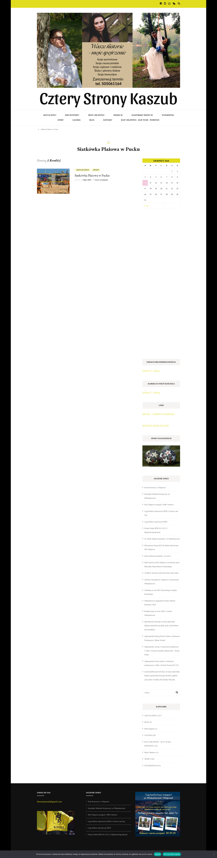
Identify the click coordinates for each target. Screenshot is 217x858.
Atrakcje (118, 115)
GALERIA (76, 120)
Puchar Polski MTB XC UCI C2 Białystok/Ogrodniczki (107, 835)
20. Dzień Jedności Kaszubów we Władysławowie (162, 539)
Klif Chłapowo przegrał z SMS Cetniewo (159, 505)
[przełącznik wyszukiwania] (179, 3)
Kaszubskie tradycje (142, 115)
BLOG (91, 120)
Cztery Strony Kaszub (108, 97)
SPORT (61, 120)
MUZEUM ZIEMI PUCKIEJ (155, 425)
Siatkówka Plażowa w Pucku (92, 175)
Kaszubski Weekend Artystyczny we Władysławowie (106, 808)
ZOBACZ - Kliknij (151, 371)
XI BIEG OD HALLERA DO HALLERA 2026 (161, 573)
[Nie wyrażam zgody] (214, 854)
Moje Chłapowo (96, 115)
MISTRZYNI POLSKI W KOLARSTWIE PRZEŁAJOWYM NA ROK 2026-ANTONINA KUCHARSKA (161, 626)
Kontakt (107, 120)
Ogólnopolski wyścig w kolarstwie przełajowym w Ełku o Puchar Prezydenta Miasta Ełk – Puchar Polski (162, 651)
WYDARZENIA (168, 115)
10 (145, 183)
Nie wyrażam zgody (172, 854)
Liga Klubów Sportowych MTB (155, 522)
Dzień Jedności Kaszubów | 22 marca (157, 556)
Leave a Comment (101, 180)
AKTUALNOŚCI (49, 115)
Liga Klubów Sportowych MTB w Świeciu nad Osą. (106, 821)
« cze (146, 205)
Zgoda (157, 854)
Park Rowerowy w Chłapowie (155, 488)
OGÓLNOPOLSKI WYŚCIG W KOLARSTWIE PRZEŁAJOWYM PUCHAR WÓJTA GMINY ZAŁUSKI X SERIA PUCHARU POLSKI (162, 676)
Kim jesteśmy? (72, 115)
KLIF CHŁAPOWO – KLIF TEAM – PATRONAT (140, 120)
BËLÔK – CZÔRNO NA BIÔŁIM (158, 414)
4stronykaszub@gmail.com (49, 801)
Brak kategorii (149, 729)
